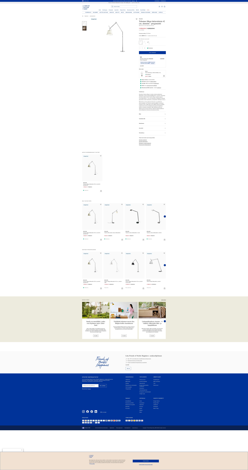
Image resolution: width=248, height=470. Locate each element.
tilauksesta (156, 83)
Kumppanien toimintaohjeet (145, 391)
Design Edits (156, 402)
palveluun (159, 87)
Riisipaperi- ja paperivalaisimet (145, 143)
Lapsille (161, 12)
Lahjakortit (155, 404)
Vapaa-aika (154, 12)
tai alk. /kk (142, 35)
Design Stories (123, 10)
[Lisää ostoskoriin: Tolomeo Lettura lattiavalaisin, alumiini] (164, 239)
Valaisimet (95, 12)
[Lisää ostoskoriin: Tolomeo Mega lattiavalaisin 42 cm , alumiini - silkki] (122, 288)
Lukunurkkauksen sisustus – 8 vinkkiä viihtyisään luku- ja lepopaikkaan (152, 323)
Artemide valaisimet (143, 140)
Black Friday (155, 408)
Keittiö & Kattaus (104, 12)
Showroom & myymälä (130, 404)
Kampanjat (111, 10)
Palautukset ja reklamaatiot (131, 385)
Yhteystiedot (128, 388)
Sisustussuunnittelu (130, 10)
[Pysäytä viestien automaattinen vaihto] (136, 1)
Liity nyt (152, 63)
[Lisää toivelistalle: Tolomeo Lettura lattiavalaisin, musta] (143, 204)
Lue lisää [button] (142, 65)
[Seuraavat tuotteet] (165, 216)
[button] (159, 6)
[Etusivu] (82, 16)
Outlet (148, 10)
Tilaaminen (128, 379)
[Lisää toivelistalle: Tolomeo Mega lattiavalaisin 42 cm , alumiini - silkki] (122, 253)
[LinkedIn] (96, 411)
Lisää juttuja (163, 299)
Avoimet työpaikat (143, 381)
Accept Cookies (146, 460)
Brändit (137, 10)
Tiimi (154, 383)
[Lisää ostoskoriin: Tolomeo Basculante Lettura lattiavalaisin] (122, 239)
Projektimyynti (156, 379)
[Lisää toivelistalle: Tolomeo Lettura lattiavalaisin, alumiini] (164, 204)
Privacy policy (92, 463)
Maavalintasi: (84, 388)
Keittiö (141, 408)
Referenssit (155, 385)
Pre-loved (128, 408)
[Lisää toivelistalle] (136, 19)
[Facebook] (87, 411)
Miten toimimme (156, 381)
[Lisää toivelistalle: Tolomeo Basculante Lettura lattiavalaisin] (122, 204)
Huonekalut (88, 12)
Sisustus (112, 12)
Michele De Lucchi (142, 25)
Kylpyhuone (136, 12)
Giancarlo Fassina (150, 25)
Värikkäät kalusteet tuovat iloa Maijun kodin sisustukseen (124, 322)
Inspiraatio (116, 10)
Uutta (100, 10)
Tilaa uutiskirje (102, 385)
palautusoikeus (153, 81)
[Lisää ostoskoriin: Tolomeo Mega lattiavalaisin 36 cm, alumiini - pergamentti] (101, 191)
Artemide (141, 18)
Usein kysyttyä (129, 387)
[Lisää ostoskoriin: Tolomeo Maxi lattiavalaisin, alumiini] (164, 288)
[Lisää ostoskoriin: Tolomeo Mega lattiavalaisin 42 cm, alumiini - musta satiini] (143, 288)
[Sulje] (21, 450)
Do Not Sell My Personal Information (101, 427)
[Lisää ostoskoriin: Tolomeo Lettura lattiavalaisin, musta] (143, 239)
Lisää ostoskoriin (152, 52)
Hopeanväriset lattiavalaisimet (145, 144)
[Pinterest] (91, 411)
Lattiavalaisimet (92, 16)
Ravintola (127, 406)
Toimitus (127, 383)
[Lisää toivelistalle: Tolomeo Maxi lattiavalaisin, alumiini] (164, 253)
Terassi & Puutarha (145, 12)
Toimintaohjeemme (143, 390)
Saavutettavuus (135, 427)
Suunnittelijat (142, 10)
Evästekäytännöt (127, 427)
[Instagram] (83, 411)
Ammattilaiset (128, 401)
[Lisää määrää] (144, 48)
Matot (122, 12)
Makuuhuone (129, 12)
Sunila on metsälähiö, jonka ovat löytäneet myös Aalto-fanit (95, 323)
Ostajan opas (142, 393)
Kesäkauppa (104, 10)
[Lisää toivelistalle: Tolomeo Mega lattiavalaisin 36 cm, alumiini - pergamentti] (101, 156)
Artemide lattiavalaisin (143, 141)
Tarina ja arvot (142, 379)
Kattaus (141, 410)
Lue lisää (127, 364)
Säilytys (117, 12)
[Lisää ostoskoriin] (164, 76)
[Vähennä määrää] (140, 48)
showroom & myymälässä (152, 85)
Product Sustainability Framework (144, 386)
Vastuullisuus (142, 383)
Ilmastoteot (142, 388)
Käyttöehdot (112, 427)
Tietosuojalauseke (119, 427)
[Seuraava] (165, 321)
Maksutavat (128, 381)
